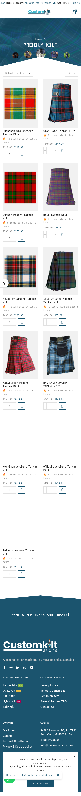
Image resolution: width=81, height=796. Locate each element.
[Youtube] (31, 667)
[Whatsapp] (24, 667)
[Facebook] (4, 667)
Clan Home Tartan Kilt (59, 130)
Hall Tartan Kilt (55, 214)
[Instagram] (11, 667)
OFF (60, 3)
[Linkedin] (17, 667)
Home (38, 39)
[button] (5, 12)
